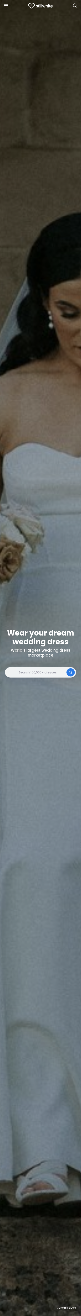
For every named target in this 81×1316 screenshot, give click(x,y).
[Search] (75, 6)
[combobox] (40, 672)
